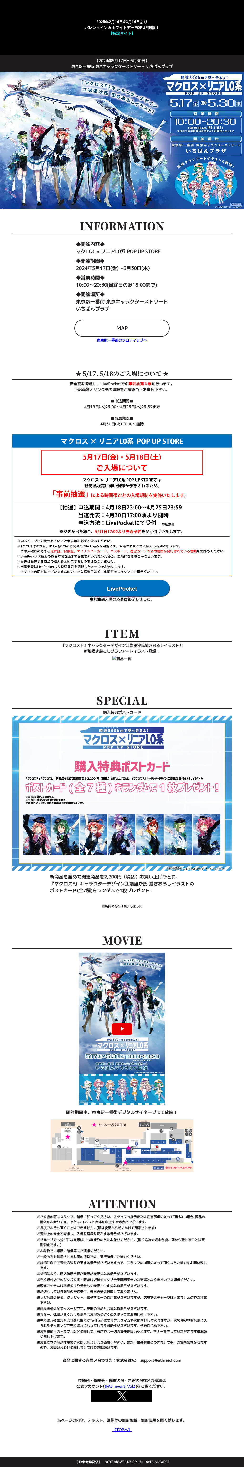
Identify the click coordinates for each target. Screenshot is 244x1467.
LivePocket (122, 588)
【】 (122, 33)
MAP (122, 328)
